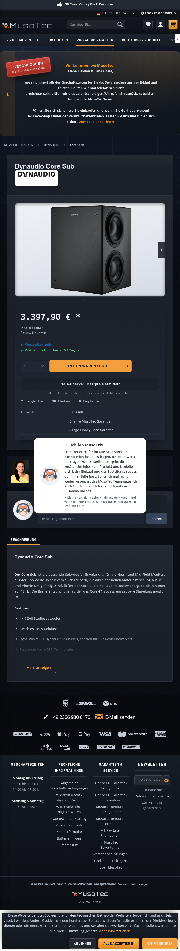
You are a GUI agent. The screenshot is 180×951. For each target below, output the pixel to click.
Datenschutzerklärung (69, 819)
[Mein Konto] (160, 24)
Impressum (69, 845)
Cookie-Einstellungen (110, 861)
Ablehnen (82, 943)
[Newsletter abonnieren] (166, 780)
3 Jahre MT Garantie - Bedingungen (111, 785)
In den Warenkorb (87, 366)
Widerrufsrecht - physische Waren (69, 797)
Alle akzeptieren (119, 943)
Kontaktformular (69, 832)
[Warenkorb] (173, 24)
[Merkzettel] (148, 24)
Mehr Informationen (114, 931)
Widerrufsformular (69, 825)
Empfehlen (91, 401)
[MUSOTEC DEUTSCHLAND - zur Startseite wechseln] (27, 25)
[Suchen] (120, 24)
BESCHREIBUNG (24, 540)
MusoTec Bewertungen (110, 845)
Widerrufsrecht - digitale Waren (69, 809)
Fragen (157, 518)
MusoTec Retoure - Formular (111, 821)
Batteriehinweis (69, 838)
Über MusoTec (110, 867)
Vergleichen (34, 401)
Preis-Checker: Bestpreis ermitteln (107, 384)
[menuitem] (159, 13)
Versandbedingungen (111, 854)
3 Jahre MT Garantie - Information (111, 797)
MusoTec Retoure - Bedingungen (111, 809)
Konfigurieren (160, 943)
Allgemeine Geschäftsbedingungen (69, 785)
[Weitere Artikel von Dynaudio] (36, 178)
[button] (39, 668)
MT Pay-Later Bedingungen (110, 833)
